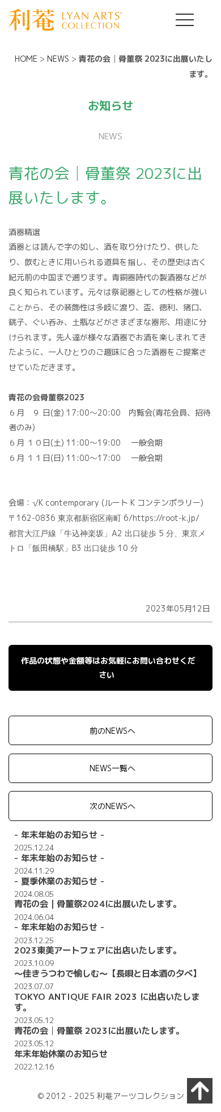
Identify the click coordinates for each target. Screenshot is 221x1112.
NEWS (58, 58)
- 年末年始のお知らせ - (59, 834)
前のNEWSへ (112, 730)
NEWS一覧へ (112, 768)
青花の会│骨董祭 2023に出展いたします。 (99, 1030)
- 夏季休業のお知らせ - (59, 881)
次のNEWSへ (112, 806)
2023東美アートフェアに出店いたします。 (97, 950)
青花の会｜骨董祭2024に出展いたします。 (97, 903)
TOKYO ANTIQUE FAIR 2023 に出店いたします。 (106, 1001)
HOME (26, 58)
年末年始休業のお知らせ (61, 1053)
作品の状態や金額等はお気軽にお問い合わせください (108, 667)
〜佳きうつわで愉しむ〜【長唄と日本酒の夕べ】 (107, 973)
